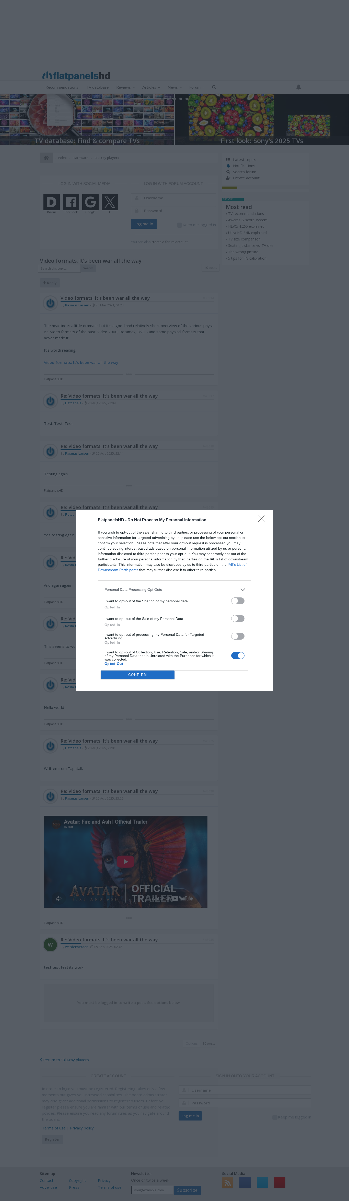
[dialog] (174, 600)
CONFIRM (137, 675)
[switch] (238, 600)
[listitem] (174, 589)
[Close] (263, 520)
